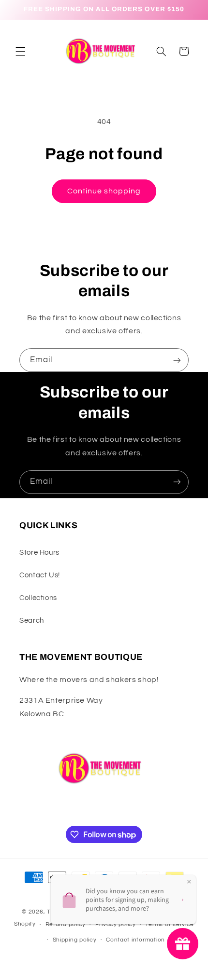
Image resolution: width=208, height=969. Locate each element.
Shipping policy (75, 939)
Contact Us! (39, 575)
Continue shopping (104, 191)
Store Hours (39, 552)
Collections (38, 597)
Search (31, 620)
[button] (20, 51)
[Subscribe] (177, 360)
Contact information (135, 939)
